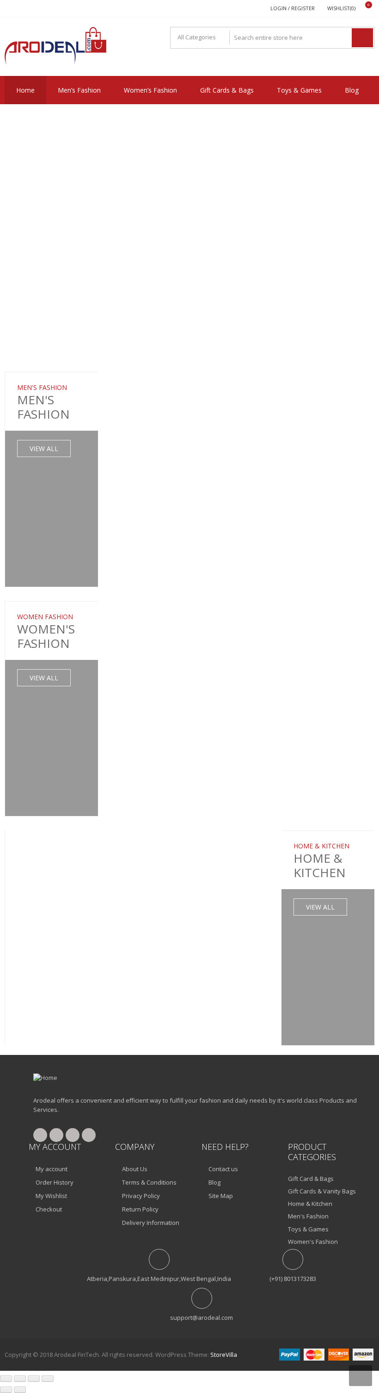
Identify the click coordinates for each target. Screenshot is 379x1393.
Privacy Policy (141, 1196)
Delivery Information (150, 1222)
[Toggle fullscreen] (20, 1378)
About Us (134, 1169)
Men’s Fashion (79, 90)
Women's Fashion (313, 1241)
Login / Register (292, 8)
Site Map (220, 1196)
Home (25, 90)
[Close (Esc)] (48, 1378)
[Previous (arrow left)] (6, 1390)
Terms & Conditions (149, 1182)
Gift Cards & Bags (227, 90)
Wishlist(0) (341, 8)
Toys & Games (299, 90)
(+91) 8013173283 (292, 1278)
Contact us (223, 1169)
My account (51, 1169)
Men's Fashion (308, 1216)
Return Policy (140, 1209)
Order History (54, 1182)
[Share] (34, 1378)
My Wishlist (51, 1196)
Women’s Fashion (150, 90)
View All (44, 448)
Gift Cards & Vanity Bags (322, 1191)
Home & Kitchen (310, 1203)
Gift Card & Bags (311, 1178)
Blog (352, 90)
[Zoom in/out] (6, 1378)
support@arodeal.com (201, 1317)
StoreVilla (223, 1354)
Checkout (49, 1209)
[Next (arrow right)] (20, 1390)
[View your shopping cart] (362, 8)
